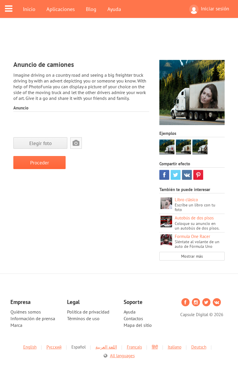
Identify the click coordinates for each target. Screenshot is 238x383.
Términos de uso (83, 318)
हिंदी (155, 347)
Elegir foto (40, 143)
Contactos (133, 318)
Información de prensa (32, 318)
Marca (16, 325)
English (30, 347)
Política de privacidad (88, 312)
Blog (91, 9)
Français (134, 347)
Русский (54, 347)
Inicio (29, 9)
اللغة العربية (106, 347)
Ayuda (114, 9)
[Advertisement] (119, 43)
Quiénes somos (25, 312)
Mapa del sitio (138, 325)
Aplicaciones (60, 9)
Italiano (174, 347)
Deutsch (198, 347)
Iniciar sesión (215, 9)
